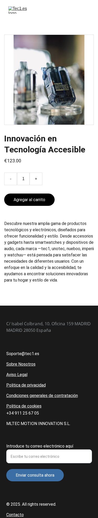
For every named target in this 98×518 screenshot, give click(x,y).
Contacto (15, 514)
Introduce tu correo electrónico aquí (39, 446)
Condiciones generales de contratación (42, 395)
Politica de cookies (24, 406)
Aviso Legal (16, 374)
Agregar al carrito (29, 199)
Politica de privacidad (26, 385)
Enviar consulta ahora (35, 475)
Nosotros (27, 364)
